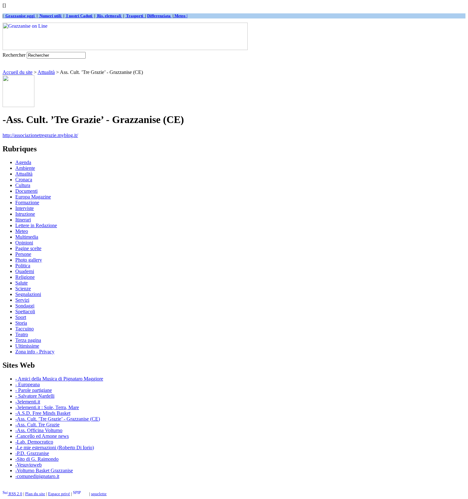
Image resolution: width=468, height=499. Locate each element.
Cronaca (23, 179)
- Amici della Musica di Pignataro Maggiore (59, 378)
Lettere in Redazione (36, 225)
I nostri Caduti (79, 15)
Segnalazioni (28, 294)
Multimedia (26, 237)
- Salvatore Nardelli (34, 396)
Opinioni (24, 242)
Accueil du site (17, 72)
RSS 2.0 (15, 493)
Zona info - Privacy (34, 351)
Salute (21, 283)
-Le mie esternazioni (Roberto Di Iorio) (54, 447)
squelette (99, 493)
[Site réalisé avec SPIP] (80, 493)
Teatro (21, 334)
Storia (21, 323)
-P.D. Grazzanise (32, 453)
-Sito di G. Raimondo (37, 459)
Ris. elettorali (109, 15)
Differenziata (159, 15)
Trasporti (135, 15)
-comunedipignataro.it (37, 476)
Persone (23, 254)
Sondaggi (24, 305)
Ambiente (25, 168)
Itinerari (23, 219)
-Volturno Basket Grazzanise (44, 470)
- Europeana (27, 384)
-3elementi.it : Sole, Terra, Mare (47, 407)
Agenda (23, 162)
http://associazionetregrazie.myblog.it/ (40, 135)
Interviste (24, 208)
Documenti (26, 191)
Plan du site (35, 493)
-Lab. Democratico (34, 442)
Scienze (23, 288)
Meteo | (181, 15)
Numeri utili (50, 15)
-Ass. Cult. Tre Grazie (37, 424)
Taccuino (24, 328)
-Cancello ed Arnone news (42, 436)
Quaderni (24, 271)
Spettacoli (25, 311)
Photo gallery (28, 260)
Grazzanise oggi (20, 15)
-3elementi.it (27, 401)
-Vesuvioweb (28, 464)
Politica (22, 265)
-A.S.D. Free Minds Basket (42, 413)
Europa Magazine (33, 196)
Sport (20, 317)
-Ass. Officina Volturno (38, 430)
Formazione (27, 202)
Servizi (22, 300)
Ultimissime (27, 346)
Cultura (22, 185)
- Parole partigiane (33, 390)
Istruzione (25, 214)
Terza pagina (28, 340)
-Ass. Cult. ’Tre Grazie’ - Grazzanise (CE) (57, 419)
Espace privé (59, 493)
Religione (25, 277)
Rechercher (14, 55)
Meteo (21, 231)
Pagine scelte (28, 248)
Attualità (46, 72)
